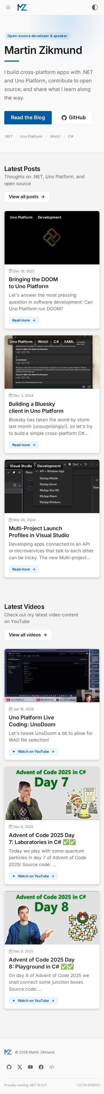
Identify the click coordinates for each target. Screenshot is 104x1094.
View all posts (27, 196)
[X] (20, 1067)
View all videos (28, 634)
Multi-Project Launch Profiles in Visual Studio (39, 531)
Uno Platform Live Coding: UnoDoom (32, 721)
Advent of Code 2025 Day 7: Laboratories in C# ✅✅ (42, 838)
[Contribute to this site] (52, 1067)
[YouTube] (30, 1067)
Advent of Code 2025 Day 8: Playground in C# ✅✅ (42, 963)
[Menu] (8, 7)
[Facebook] (41, 1067)
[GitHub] (9, 1067)
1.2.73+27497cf (88, 1085)
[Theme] (95, 7)
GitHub (77, 117)
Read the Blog (28, 117)
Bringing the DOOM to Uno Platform (33, 283)
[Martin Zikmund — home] (22, 7)
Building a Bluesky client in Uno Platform (36, 407)
